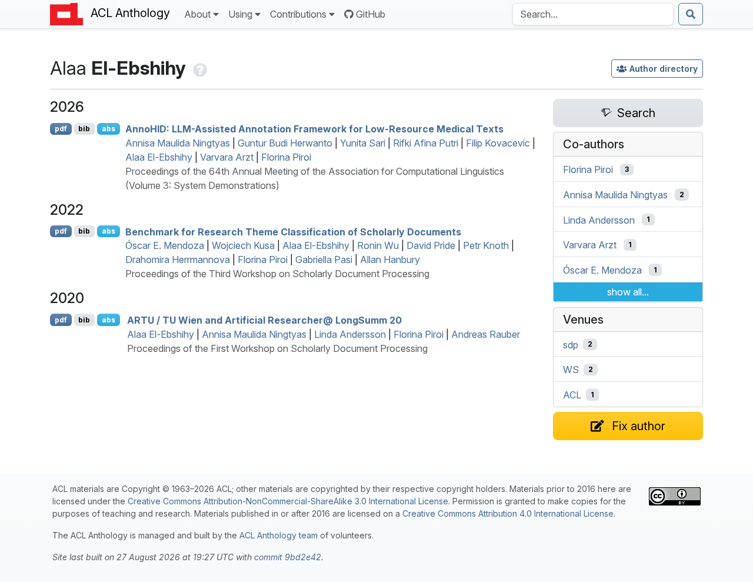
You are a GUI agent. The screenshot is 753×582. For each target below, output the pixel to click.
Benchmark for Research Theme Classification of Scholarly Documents (293, 231)
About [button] (197, 14)
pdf (61, 128)
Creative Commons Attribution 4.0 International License (508, 513)
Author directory (663, 69)
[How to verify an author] (199, 67)
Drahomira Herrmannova (177, 259)
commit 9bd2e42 (287, 557)
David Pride (431, 245)
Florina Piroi (286, 157)
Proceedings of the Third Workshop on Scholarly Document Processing (277, 274)
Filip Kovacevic (498, 143)
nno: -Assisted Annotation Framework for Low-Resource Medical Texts (314, 129)
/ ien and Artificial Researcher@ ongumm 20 (264, 320)
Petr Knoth (486, 245)
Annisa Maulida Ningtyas (177, 143)
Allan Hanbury (390, 259)
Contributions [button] (298, 14)
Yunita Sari (362, 143)
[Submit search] (690, 14)
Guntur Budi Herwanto (285, 143)
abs (108, 128)
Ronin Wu (378, 245)
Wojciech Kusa (243, 245)
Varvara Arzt (227, 157)
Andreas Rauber (485, 334)
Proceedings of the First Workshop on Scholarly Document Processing (277, 348)
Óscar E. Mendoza (164, 245)
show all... (628, 292)
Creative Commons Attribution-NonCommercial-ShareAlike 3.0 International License (288, 501)
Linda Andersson (350, 334)
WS (571, 369)
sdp (570, 344)
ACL (572, 395)
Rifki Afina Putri (425, 143)
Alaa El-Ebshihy (158, 157)
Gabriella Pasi (323, 259)
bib (84, 128)
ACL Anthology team (278, 535)
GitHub (370, 14)
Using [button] (240, 14)
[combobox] (593, 14)
